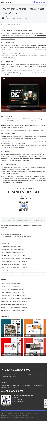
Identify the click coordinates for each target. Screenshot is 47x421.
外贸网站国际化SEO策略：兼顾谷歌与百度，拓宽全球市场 (13, 255)
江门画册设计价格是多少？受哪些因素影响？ (10, 286)
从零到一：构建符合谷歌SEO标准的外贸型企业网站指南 (12, 252)
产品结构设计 (25, 415)
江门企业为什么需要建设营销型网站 (13, 234)
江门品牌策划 (9, 413)
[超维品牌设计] (6, 2)
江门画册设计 (35, 413)
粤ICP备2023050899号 (25, 417)
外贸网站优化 (18, 225)
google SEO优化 (32, 225)
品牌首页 (4, 24)
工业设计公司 (11, 415)
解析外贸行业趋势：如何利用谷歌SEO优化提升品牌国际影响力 (14, 261)
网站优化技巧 (39, 225)
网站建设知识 (9, 17)
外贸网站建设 (12, 225)
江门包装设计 (4, 415)
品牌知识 (9, 24)
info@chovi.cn (20, 401)
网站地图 (32, 417)
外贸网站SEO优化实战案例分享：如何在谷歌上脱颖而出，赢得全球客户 (16, 258)
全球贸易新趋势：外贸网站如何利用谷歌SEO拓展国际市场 (13, 271)
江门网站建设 (28, 413)
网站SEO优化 (4, 227)
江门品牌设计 (16, 413)
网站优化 (6, 225)
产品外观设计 (18, 415)
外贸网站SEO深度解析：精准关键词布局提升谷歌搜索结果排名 (14, 268)
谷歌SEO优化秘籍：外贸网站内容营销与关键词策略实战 (12, 249)
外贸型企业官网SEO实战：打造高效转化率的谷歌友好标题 (18, 236)
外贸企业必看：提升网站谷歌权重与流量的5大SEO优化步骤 (13, 265)
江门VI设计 (22, 413)
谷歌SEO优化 (25, 225)
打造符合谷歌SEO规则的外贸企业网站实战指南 (11, 246)
